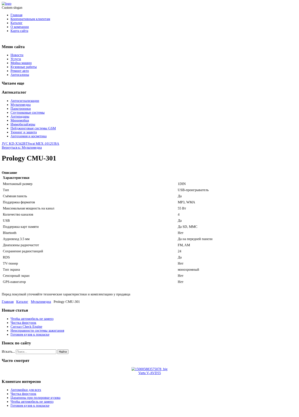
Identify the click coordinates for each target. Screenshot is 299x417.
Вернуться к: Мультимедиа (22, 147)
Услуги (16, 59)
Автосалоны (20, 75)
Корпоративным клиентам (30, 19)
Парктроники (21, 108)
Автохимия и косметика (29, 136)
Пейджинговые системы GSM (33, 128)
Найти (63, 351)
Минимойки (20, 120)
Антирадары (20, 116)
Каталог (17, 23)
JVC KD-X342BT (15, 143)
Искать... (8, 351)
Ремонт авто (20, 71)
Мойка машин (21, 63)
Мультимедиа (21, 104)
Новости (17, 55)
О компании (20, 27)
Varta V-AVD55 (149, 373)
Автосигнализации (25, 101)
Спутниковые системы (28, 112)
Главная (16, 15)
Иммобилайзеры (23, 124)
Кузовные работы (24, 67)
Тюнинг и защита (24, 132)
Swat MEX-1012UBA (43, 143)
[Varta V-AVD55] (149, 369)
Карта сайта (19, 31)
